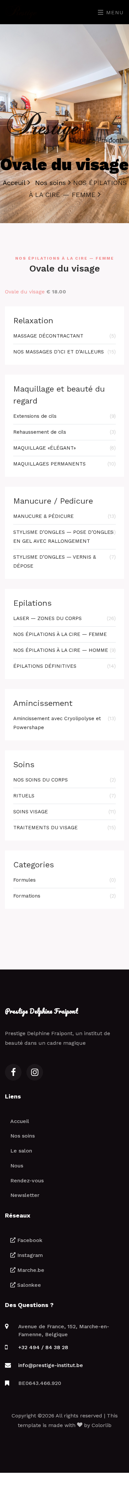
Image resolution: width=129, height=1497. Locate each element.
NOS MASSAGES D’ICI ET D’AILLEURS (64, 352)
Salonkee (28, 1285)
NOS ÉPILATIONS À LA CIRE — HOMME (64, 650)
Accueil (19, 1121)
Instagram (29, 1255)
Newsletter (24, 1195)
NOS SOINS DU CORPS (64, 780)
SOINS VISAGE (64, 812)
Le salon (21, 1151)
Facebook (29, 1240)
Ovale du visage (25, 291)
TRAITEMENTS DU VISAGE (64, 828)
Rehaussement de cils (64, 432)
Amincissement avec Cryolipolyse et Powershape (64, 723)
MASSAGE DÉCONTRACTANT (64, 336)
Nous (16, 1165)
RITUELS (64, 796)
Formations (64, 896)
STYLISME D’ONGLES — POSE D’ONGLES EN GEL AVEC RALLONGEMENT (64, 536)
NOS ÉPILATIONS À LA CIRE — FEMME (60, 634)
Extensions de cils (64, 416)
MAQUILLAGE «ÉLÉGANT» (64, 448)
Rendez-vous (27, 1180)
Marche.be (30, 1270)
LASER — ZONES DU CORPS (64, 618)
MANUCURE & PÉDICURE (64, 516)
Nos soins (22, 1136)
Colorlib (101, 1425)
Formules (64, 880)
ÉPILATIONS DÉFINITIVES (64, 666)
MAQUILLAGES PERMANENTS (64, 464)
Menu (114, 12)
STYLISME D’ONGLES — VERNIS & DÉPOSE (64, 561)
